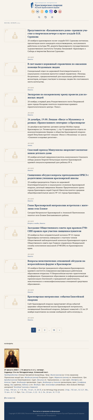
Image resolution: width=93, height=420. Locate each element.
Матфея (74, 380)
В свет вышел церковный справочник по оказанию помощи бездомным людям (57, 65)
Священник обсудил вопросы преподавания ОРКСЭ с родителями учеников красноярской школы (58, 176)
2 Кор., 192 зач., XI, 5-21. (75, 390)
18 (54, 330)
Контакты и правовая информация (46, 411)
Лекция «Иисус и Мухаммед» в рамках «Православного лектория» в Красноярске (56, 121)
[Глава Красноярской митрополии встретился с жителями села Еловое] (15, 210)
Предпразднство (11, 375)
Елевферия (81, 382)
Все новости (10, 398)
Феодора (37, 384)
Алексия (7, 382)
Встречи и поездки (33, 223)
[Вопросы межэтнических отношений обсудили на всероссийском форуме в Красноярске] (15, 266)
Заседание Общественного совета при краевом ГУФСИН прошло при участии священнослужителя (58, 229)
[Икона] (11, 367)
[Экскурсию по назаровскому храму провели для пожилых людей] (15, 99)
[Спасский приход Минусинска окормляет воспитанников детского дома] (15, 155)
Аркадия (7, 380)
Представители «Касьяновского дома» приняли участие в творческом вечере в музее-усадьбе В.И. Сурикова (58, 33)
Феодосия (28, 377)
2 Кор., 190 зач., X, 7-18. (14, 390)
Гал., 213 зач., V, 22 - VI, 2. (32, 392)
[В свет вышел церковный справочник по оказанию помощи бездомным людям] (15, 69)
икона (58, 375)
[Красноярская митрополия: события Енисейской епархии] (15, 301)
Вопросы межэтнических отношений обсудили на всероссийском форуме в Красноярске (56, 262)
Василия (40, 380)
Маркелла (58, 377)
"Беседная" (17, 387)
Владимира (21, 382)
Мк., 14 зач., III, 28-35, (33, 390)
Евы (11, 384)
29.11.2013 (31, 57)
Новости (30, 59)
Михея (52, 375)
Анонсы (30, 145)
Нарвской (34, 387)
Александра (50, 384)
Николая (57, 382)
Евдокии (25, 384)
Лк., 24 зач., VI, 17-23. (51, 392)
